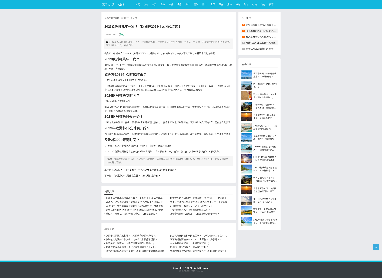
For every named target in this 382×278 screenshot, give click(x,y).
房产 (187, 4)
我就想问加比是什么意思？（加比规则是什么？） (138, 175)
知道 (246, 4)
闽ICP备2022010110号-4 (191, 271)
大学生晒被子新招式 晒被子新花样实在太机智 (268, 24)
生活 (154, 4)
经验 (162, 4)
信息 (263, 4)
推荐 (171, 4)
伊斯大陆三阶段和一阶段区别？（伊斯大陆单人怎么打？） (199, 235)
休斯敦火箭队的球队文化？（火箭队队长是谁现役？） (133, 239)
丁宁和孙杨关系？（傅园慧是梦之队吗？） (191, 209)
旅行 (204, 4)
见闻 (229, 4)
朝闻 (254, 4)
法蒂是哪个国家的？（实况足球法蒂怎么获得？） (130, 243)
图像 (221, 4)
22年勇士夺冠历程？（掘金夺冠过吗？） (190, 247)
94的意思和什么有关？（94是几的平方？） (191, 206)
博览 (238, 4)
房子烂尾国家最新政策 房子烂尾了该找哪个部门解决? (272, 48)
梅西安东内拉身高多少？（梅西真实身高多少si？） (131, 247)
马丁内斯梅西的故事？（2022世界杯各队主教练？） (196, 239)
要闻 (196, 4)
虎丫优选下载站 (112, 4)
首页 (137, 4)
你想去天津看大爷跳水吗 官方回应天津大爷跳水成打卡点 (274, 36)
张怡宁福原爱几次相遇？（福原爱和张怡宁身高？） (196, 213)
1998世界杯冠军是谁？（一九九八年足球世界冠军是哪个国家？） (146, 169)
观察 (179, 4)
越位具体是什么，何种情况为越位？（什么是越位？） (133, 213)
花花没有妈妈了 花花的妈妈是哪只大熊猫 (266, 30)
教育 (271, 4)
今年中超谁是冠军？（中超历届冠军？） (190, 243)
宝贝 (213, 4)
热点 (146, 4)
